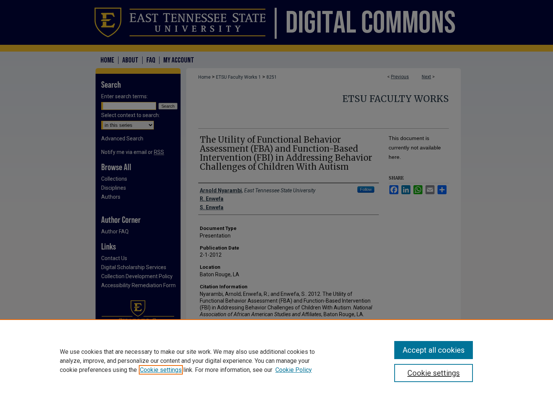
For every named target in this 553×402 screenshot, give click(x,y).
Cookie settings (161, 369)
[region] (276, 360)
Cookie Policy (293, 369)
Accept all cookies (434, 350)
